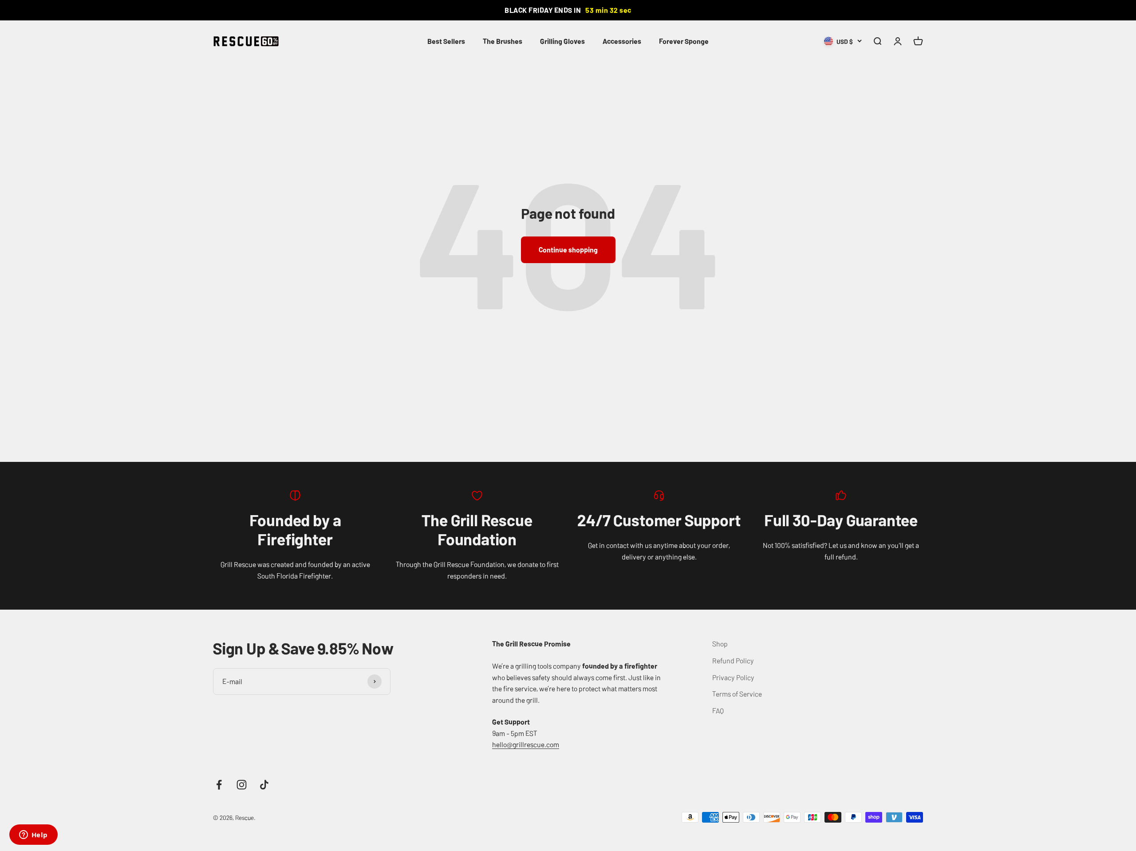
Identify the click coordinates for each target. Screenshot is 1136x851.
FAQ (718, 710)
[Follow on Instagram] (242, 785)
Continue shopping (568, 249)
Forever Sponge (684, 41)
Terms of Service (737, 693)
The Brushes (502, 41)
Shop (720, 643)
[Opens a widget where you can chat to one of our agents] (33, 835)
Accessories (622, 41)
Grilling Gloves (562, 41)
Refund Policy (733, 660)
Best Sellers (446, 41)
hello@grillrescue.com (525, 744)
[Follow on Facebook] (219, 785)
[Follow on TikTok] (264, 785)
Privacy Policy (733, 677)
